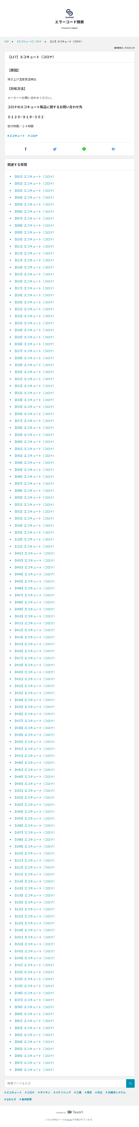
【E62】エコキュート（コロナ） (34, 1028)
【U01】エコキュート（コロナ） (34, 790)
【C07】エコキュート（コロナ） (34, 1000)
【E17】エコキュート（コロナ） (34, 288)
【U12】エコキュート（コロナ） (34, 867)
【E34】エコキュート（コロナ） (34, 399)
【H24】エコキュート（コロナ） (34, 700)
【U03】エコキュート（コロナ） (34, 804)
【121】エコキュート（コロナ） (34, 546)
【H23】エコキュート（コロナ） (34, 693)
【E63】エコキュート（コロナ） (34, 1034)
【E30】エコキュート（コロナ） (34, 371)
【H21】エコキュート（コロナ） (34, 679)
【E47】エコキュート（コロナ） (34, 483)
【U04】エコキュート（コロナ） (34, 811)
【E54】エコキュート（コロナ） (34, 525)
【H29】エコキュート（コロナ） (34, 734)
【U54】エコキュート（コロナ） (34, 958)
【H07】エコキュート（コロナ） (34, 595)
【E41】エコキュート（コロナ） (34, 448)
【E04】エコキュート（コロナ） (34, 197)
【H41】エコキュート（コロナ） (34, 769)
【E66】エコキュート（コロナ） (34, 1055)
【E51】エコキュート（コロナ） (34, 504)
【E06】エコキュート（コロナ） (34, 211)
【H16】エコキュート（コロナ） (34, 651)
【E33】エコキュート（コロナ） (34, 393)
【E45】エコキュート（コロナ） (34, 469)
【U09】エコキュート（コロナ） (34, 846)
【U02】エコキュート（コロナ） (34, 797)
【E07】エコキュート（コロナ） (34, 218)
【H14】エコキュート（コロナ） (34, 637)
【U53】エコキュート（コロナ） (34, 951)
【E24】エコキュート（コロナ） (34, 330)
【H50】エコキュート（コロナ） (34, 783)
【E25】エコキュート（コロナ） (34, 337)
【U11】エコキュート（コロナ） (34, 860)
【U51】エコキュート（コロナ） (34, 937)
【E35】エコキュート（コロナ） (34, 406)
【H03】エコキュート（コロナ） (34, 567)
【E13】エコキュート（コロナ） (34, 260)
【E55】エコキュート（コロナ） (34, 532)
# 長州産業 (25, 1099)
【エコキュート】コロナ (29, 41)
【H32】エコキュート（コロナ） (34, 755)
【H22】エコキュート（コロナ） (34, 686)
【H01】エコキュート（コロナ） (34, 553)
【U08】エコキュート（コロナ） (34, 839)
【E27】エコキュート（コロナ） (34, 351)
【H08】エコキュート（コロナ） (34, 602)
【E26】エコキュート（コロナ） (34, 344)
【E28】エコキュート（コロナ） (34, 358)
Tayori (69, 1119)
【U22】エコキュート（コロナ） (34, 916)
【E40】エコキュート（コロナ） (34, 441)
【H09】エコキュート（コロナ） (34, 609)
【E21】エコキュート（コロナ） (34, 309)
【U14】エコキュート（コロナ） (34, 881)
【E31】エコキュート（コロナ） (34, 379)
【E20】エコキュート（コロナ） (34, 302)
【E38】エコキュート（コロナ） (34, 427)
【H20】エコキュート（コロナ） (34, 672)
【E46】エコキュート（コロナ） (34, 476)
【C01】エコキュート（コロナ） (34, 965)
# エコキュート (16, 135)
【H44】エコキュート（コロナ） (34, 776)
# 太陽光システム (116, 1092)
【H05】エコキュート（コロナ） (34, 581)
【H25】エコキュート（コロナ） (34, 706)
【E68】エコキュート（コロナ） (34, 1069)
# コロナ (33, 135)
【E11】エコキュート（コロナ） (34, 246)
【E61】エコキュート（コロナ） (34, 1020)
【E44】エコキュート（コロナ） (34, 462)
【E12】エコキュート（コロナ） (34, 253)
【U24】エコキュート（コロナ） (34, 930)
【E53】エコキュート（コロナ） (34, 518)
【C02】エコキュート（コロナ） (34, 972)
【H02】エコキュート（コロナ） (34, 560)
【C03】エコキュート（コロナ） (34, 979)
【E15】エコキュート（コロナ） (34, 274)
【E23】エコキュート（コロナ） (34, 323)
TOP (6, 41)
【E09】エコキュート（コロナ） (34, 232)
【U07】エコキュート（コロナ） (34, 832)
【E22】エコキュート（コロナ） (34, 316)
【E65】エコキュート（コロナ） (34, 1048)
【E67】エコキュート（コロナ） (34, 1062)
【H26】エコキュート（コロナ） (34, 714)
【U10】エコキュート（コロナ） (34, 853)
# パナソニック (62, 1092)
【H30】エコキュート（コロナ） (34, 741)
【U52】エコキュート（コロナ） (34, 944)
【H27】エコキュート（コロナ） (34, 720)
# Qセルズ (10, 1099)
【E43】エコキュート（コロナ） (34, 455)
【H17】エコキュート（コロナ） (34, 658)
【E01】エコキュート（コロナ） (34, 176)
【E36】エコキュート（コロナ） (34, 413)
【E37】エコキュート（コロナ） (34, 420)
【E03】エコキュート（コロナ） (34, 190)
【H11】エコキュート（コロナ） (34, 623)
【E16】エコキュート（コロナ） (34, 281)
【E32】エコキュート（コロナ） (34, 385)
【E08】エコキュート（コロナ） (34, 225)
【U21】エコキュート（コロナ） (34, 909)
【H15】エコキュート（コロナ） (34, 644)
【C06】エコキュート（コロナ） (34, 993)
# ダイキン (44, 1092)
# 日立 (98, 1092)
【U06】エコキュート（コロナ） (34, 825)
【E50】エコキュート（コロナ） (34, 497)
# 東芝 (88, 1092)
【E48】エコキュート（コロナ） (34, 490)
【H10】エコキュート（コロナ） (34, 616)
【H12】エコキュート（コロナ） (34, 630)
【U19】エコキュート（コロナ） (34, 895)
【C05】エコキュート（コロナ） (34, 986)
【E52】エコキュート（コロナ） (34, 511)
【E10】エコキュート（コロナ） (34, 239)
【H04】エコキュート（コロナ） (34, 574)
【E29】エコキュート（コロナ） (34, 365)
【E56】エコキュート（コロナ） (34, 1007)
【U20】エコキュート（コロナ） (34, 902)
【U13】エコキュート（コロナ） (34, 874)
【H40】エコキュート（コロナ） (34, 762)
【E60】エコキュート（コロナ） (34, 1014)
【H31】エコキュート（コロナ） (34, 748)
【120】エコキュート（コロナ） (34, 539)
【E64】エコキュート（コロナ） (34, 1041)
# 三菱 (77, 1092)
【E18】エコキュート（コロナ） (34, 295)
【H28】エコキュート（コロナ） (34, 728)
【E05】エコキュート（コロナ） (34, 204)
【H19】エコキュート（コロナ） (34, 665)
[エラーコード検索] (69, 13)
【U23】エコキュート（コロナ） (34, 923)
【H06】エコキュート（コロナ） (34, 588)
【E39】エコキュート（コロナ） (34, 434)
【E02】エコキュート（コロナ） (34, 183)
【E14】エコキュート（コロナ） (34, 267)
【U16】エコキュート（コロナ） (34, 888)
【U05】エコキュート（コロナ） (34, 818)
